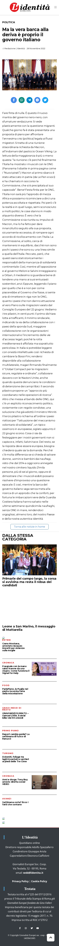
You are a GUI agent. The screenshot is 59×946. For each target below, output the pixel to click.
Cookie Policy (39, 881)
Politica (8, 22)
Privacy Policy (20, 881)
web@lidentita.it (33, 872)
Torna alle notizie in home (29, 526)
